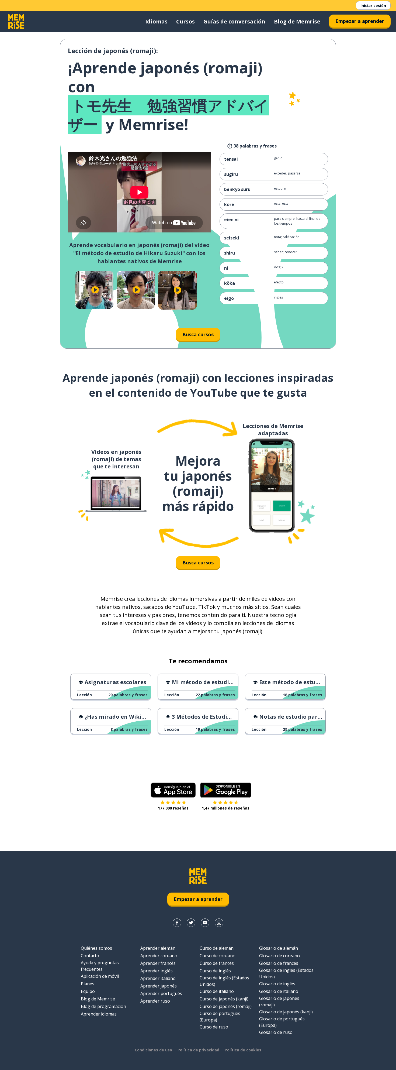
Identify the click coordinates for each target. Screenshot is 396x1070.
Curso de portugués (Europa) (220, 1016)
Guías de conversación (234, 21)
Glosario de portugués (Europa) (282, 1022)
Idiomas (156, 21)
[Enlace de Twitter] (191, 922)
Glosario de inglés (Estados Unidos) (286, 973)
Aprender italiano (158, 978)
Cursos (185, 21)
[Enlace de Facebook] (177, 922)
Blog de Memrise (297, 21)
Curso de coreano (217, 956)
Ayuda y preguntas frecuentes (100, 966)
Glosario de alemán (278, 948)
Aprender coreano (158, 956)
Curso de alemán (217, 948)
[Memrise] (16, 21)
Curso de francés (217, 963)
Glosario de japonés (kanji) (286, 1012)
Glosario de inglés (277, 984)
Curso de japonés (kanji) (224, 999)
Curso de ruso (214, 1027)
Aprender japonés (158, 986)
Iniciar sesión (373, 5)
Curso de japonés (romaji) (226, 1006)
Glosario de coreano (279, 956)
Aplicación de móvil (100, 976)
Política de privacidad (198, 1049)
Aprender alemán (157, 948)
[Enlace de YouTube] (205, 922)
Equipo (88, 991)
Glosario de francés (278, 963)
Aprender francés (158, 963)
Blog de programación (103, 1006)
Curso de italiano (217, 991)
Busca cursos (198, 334)
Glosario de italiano (278, 991)
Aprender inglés (156, 971)
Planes (87, 984)
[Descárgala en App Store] (173, 790)
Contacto (90, 956)
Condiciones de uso (153, 1049)
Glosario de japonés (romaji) (279, 1001)
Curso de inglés (215, 971)
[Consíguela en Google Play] (225, 790)
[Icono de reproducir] (94, 290)
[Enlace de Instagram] (219, 922)
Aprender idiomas (99, 1014)
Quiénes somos (96, 948)
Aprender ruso (155, 1001)
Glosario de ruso (276, 1032)
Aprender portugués (161, 993)
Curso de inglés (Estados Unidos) (224, 981)
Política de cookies (243, 1049)
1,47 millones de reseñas (225, 808)
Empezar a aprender (359, 21)
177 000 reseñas (173, 808)
